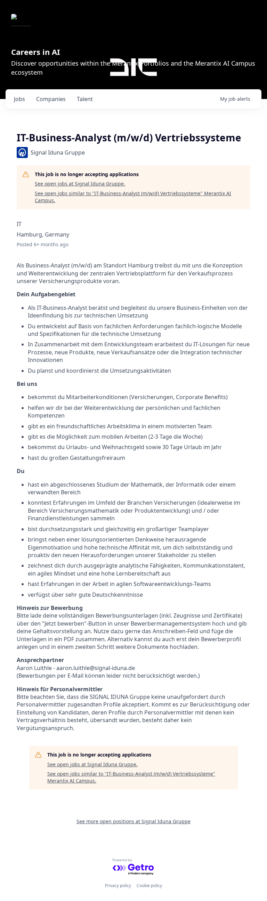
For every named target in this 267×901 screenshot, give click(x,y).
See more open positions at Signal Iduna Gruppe (133, 821)
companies (51, 99)
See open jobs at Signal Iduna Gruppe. (80, 183)
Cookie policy (149, 885)
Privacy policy (118, 885)
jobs (19, 99)
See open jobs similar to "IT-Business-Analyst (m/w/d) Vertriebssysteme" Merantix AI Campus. (133, 197)
